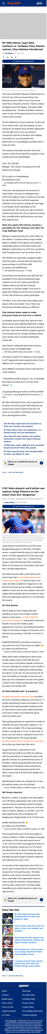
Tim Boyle (9, 53)
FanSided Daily (28, 999)
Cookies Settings (29, 1015)
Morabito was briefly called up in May (18, 696)
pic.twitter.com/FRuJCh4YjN (31, 391)
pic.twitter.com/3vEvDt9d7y (14, 826)
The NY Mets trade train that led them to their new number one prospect (22, 425)
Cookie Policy (28, 1007)
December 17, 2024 (24, 270)
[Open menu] (3, 3)
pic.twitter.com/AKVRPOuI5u (14, 267)
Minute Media (13, 1020)
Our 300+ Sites (28, 995)
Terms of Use (7, 1007)
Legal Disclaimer (9, 1011)
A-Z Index (6, 1015)
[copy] (15, 57)
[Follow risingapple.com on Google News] (41, 463)
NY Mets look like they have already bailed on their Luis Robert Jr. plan (23, 452)
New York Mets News (16, 472)
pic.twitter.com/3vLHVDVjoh (22, 784)
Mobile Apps (7, 999)
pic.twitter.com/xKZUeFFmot (14, 649)
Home (4, 472)
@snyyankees (12, 391)
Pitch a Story (7, 1003)
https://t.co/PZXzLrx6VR (21, 264)
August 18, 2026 (38, 829)
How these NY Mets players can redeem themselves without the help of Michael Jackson (22, 439)
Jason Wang (10, 502)
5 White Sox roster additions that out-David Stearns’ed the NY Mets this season (24, 446)
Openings (26, 991)
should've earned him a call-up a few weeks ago (22, 741)
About (4, 991)
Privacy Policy (28, 1003)
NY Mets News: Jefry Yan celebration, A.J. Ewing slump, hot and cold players (23, 431)
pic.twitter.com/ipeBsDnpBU (18, 349)
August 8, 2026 (37, 651)
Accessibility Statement (32, 1011)
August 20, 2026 (38, 787)
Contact (5, 995)
